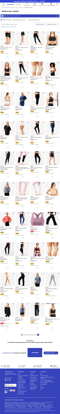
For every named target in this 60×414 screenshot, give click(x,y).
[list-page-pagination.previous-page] (22, 335)
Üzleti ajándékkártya (22, 387)
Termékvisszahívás (33, 386)
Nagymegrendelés (21, 393)
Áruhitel (19, 389)
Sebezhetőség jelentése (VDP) (22, 407)
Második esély (20, 378)
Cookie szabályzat (50, 404)
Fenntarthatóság (43, 384)
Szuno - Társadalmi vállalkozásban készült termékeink (46, 382)
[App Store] (8, 374)
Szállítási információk (34, 375)
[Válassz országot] (10, 385)
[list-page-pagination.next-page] (38, 335)
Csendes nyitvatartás (44, 375)
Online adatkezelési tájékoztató (35, 402)
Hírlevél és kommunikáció (33, 384)
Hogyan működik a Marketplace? (33, 388)
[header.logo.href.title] (10, 4)
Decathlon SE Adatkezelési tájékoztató (39, 404)
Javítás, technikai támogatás (33, 381)
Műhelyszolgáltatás (21, 380)
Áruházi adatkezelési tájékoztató (47, 402)
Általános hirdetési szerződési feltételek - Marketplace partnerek (15, 403)
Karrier (41, 386)
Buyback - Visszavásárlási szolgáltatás (23, 376)
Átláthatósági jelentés (37, 407)
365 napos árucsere (34, 378)
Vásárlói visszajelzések (24, 402)
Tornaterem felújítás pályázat (46, 380)
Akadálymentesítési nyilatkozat (48, 407)
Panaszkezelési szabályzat (26, 404)
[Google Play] (14, 374)
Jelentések (30, 407)
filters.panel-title (40, 24)
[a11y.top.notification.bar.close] (59, 1)
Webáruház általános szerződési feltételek (11, 402)
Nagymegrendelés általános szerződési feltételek (12, 404)
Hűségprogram (20, 384)
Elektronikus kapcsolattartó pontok (10, 407)
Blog (41, 389)
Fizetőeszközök (33, 377)
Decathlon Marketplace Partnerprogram (22, 392)
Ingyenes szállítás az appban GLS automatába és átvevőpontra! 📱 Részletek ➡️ (29, 1)
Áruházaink (42, 387)
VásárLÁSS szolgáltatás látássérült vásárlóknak (47, 378)
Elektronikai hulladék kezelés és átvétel (21, 382)
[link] (51, 353)
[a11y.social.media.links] (5, 380)
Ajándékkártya (20, 386)
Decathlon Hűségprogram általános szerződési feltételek (36, 403)
